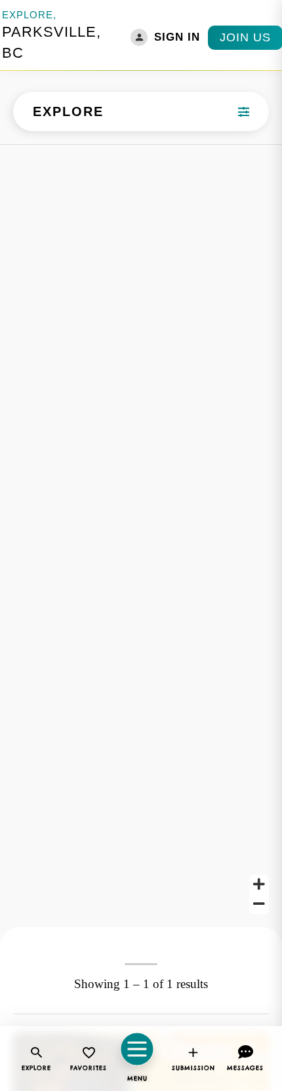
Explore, (29, 14)
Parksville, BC (51, 42)
